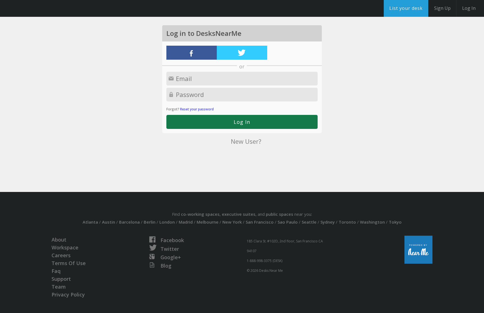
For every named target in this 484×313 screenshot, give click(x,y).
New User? (246, 141)
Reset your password (197, 109)
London (167, 222)
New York (232, 222)
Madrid (186, 222)
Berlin (149, 222)
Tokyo (395, 222)
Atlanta (90, 222)
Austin (108, 222)
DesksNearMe (39, 8)
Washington (372, 222)
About (59, 239)
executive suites (238, 214)
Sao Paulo (288, 222)
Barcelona (129, 222)
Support (61, 278)
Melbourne (207, 222)
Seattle (309, 222)
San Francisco (260, 222)
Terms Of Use (69, 263)
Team (59, 286)
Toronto (347, 222)
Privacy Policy (68, 294)
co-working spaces (200, 214)
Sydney (327, 222)
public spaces (279, 214)
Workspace (65, 247)
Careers (61, 255)
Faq (56, 271)
